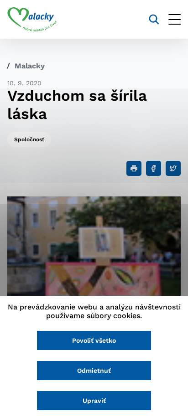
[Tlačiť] (133, 168)
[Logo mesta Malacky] (32, 19)
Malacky (30, 66)
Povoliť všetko (94, 340)
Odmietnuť (94, 370)
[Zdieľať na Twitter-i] (173, 168)
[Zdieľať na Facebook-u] (153, 168)
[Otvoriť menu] (174, 19)
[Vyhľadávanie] (154, 19)
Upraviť (94, 400)
